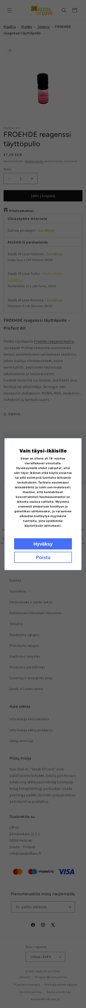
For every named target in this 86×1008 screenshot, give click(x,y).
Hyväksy (43, 543)
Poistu (43, 557)
